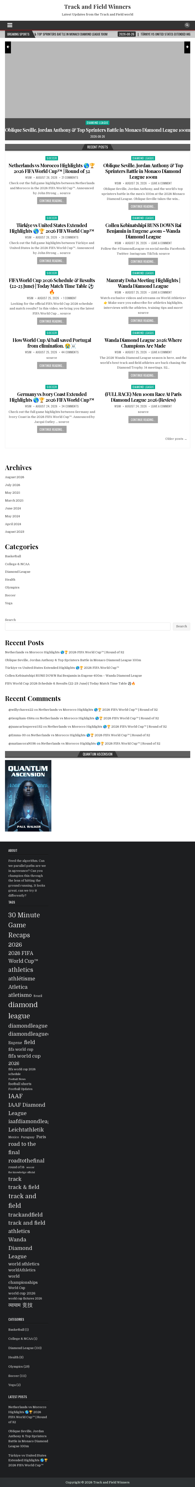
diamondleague (28, 1026)
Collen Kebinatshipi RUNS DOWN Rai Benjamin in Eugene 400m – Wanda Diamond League (143, 231)
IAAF (15, 1096)
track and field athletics (26, 1227)
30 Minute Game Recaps (24, 925)
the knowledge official (21, 1172)
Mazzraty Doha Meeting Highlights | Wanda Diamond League (143, 283)
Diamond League (143, 158)
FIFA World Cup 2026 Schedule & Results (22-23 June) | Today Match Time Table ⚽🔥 (52, 286)
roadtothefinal (26, 1161)
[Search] (187, 25)
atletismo (20, 995)
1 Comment (70, 298)
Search (10, 620)
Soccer (111, 123)
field (29, 1042)
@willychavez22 (21, 709)
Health (10, 579)
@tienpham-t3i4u (21, 718)
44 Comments (70, 352)
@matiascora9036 (22, 743)
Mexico (13, 1137)
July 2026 (12, 485)
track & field (23, 1187)
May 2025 (12, 492)
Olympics (12, 587)
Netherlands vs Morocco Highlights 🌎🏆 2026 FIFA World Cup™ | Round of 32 (52, 168)
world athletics (23, 1264)
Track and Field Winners (97, 6)
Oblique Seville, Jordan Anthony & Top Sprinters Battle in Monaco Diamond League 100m (143, 171)
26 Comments (69, 237)
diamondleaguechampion (40, 1034)
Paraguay (27, 1137)
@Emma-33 (17, 735)
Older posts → (176, 439)
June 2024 (13, 508)
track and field (22, 1201)
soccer (30, 1167)
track (15, 1179)
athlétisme (21, 979)
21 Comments (70, 177)
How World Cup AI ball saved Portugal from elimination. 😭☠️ (52, 343)
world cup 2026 (21, 1293)
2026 (15, 944)
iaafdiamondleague (32, 1121)
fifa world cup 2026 (24, 1059)
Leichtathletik (26, 1130)
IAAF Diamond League (26, 1109)
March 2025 (14, 500)
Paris (41, 1137)
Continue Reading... (51, 200)
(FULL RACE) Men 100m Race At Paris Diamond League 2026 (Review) (143, 397)
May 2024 (12, 516)
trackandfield (25, 1215)
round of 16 (16, 1167)
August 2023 (14, 531)
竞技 (27, 1305)
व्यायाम (14, 1305)
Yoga (8, 603)
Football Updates (20, 1089)
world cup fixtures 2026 (25, 1298)
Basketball (13, 556)
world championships (23, 1279)
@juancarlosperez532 (25, 726)
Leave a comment (161, 183)
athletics (20, 970)
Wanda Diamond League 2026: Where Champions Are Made (143, 343)
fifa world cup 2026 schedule (22, 1072)
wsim (28, 177)
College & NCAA (17, 564)
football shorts (19, 1084)
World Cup (16, 1288)
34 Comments (70, 406)
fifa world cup (20, 1049)
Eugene (15, 1043)
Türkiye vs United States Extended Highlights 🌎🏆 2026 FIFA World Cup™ (52, 228)
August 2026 (14, 477)
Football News (16, 1079)
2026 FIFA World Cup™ (23, 957)
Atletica (18, 987)
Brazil (38, 996)
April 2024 (13, 524)
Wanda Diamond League (20, 1248)
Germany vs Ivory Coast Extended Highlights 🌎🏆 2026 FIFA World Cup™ (52, 397)
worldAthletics (21, 1270)
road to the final (22, 1148)
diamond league (23, 1010)
